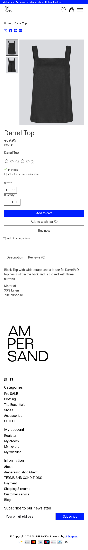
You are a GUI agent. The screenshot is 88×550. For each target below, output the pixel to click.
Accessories (13, 416)
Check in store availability (23, 174)
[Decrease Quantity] (8, 202)
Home (7, 23)
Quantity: (9, 195)
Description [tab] (15, 257)
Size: (8, 183)
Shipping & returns (17, 489)
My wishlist (12, 452)
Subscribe (70, 516)
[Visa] (40, 542)
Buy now (44, 230)
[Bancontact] (20, 542)
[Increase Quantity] (16, 202)
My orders (11, 441)
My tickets (11, 447)
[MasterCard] (33, 542)
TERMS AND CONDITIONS (23, 478)
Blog (7, 500)
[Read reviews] (17, 161)
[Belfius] (53, 542)
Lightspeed (71, 536)
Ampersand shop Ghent (20, 472)
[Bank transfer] (27, 542)
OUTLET (10, 421)
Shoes (8, 410)
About (8, 467)
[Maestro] (47, 542)
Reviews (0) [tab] (36, 257)
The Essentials (14, 405)
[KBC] (59, 542)
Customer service (16, 494)
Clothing (10, 399)
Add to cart (44, 213)
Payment (10, 483)
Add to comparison (18, 238)
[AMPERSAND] (8, 10)
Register (10, 436)
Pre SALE (11, 394)
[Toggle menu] (80, 10)
